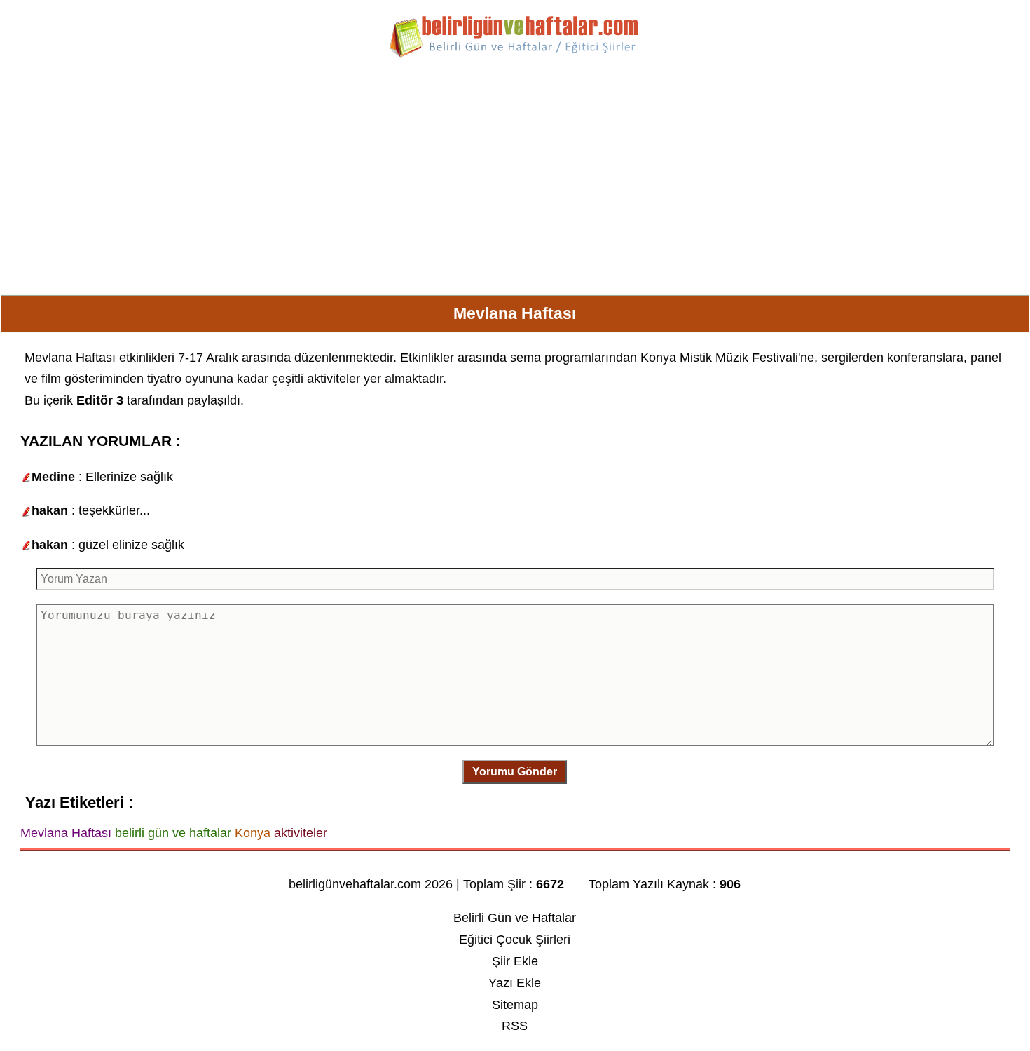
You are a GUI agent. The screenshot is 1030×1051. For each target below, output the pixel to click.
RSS (515, 1026)
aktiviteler (333, 379)
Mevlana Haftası (70, 358)
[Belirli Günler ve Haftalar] (515, 55)
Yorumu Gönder (514, 772)
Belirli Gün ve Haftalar (514, 918)
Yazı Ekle (514, 983)
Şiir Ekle (515, 961)
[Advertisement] (515, 182)
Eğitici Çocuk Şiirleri (514, 940)
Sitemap (515, 1005)
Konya (658, 358)
